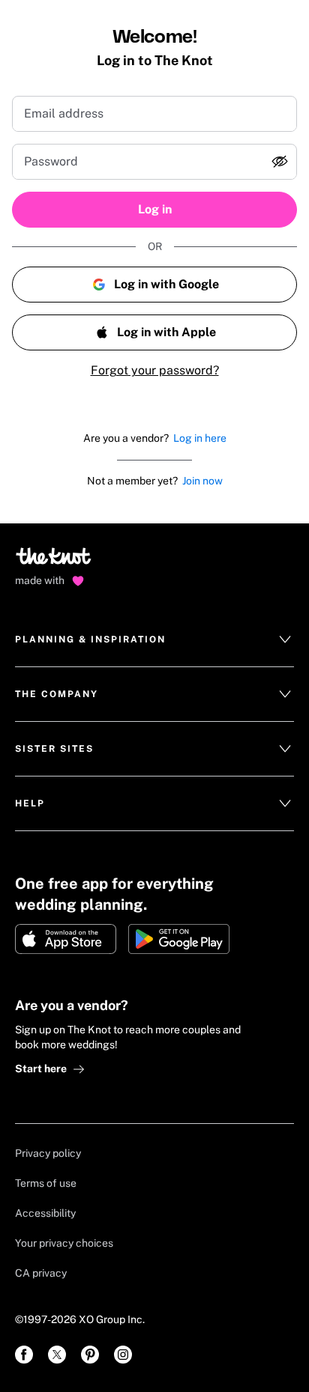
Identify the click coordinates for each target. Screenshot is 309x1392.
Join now (202, 481)
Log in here (199, 438)
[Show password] (279, 161)
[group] (154, 162)
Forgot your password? (155, 370)
